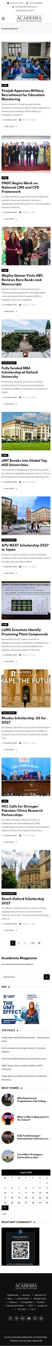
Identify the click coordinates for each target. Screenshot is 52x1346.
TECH (30, 1306)
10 (5, 1193)
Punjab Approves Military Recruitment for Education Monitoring (23, 95)
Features (13, 1302)
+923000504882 (35, 3)
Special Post (40, 1295)
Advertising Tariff (25, 11)
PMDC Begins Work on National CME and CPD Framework (20, 188)
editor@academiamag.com (26, 7)
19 (19, 1198)
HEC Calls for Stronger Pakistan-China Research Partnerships (22, 811)
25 (12, 1203)
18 (12, 1198)
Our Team (22, 1309)
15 (40, 1193)
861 (33, 943)
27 (26, 1203)
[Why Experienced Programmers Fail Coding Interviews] (8, 1100)
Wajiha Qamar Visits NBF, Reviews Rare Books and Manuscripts (23, 280)
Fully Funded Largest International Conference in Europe (32, 1139)
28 (33, 1203)
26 (19, 1203)
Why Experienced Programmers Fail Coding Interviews (31, 1101)
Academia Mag (10, 120)
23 (47, 1198)
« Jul (4, 1214)
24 (5, 1203)
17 (5, 1198)
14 (33, 1193)
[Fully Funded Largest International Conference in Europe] (8, 1137)
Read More (9, 126)
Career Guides (23, 1299)
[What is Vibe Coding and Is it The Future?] (8, 1118)
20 (26, 1198)
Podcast (40, 1302)
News (9, 1299)
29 (40, 1203)
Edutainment (12, 1295)
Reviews (26, 1295)
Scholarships (27, 1302)
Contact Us (42, 1306)
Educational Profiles (15, 1306)
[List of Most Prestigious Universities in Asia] (8, 1156)
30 (47, 1203)
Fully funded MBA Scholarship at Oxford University (20, 373)
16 (47, 1193)
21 (33, 1198)
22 (40, 1198)
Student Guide (40, 1299)
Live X (33, 1309)
